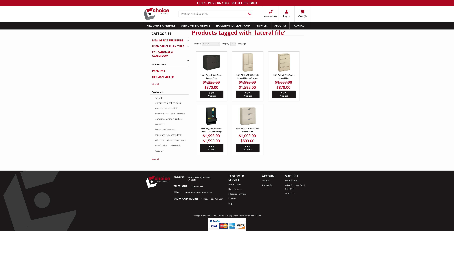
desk (173, 113)
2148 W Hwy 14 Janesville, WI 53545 (199, 178)
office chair (159, 140)
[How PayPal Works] (227, 224)
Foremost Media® (254, 216)
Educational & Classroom (162, 54)
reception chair (161, 145)
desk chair (181, 113)
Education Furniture (237, 194)
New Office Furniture (167, 40)
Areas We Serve (292, 180)
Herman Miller (163, 77)
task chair (159, 151)
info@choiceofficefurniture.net (198, 192)
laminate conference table (165, 129)
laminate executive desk (168, 135)
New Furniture (234, 184)
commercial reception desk (166, 108)
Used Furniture (235, 189)
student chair (175, 145)
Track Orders (267, 185)
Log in (286, 16)
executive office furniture (169, 119)
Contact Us (290, 193)
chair (158, 97)
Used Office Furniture (168, 46)
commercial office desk (168, 103)
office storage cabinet (176, 140)
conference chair (162, 113)
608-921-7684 (197, 186)
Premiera (158, 71)
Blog (230, 203)
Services (232, 198)
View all (155, 84)
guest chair (159, 124)
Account (265, 180)
